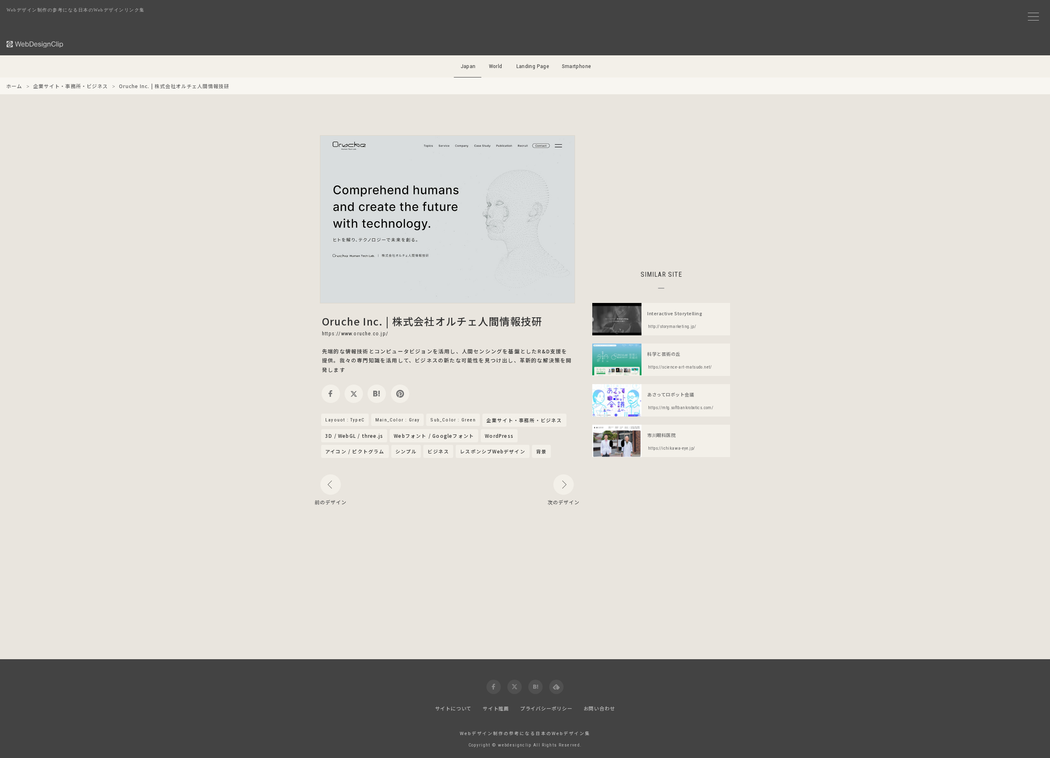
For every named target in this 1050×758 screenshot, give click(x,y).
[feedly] (556, 687)
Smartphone (576, 66)
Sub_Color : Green (452, 420)
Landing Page (533, 66)
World (495, 66)
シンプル (406, 451)
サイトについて (453, 708)
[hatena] (377, 394)
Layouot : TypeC (345, 420)
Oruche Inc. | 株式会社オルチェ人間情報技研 (432, 321)
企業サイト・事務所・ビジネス (524, 420)
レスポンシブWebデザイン (492, 451)
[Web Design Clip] (35, 44)
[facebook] (331, 394)
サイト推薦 (496, 708)
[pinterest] (400, 394)
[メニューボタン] (1033, 16)
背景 (541, 451)
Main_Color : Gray (397, 420)
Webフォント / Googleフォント (434, 435)
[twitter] (354, 394)
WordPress (499, 435)
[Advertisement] (661, 192)
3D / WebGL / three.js (354, 435)
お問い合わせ (599, 708)
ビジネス (438, 451)
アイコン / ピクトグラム (355, 451)
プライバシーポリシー (546, 708)
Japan (468, 66)
